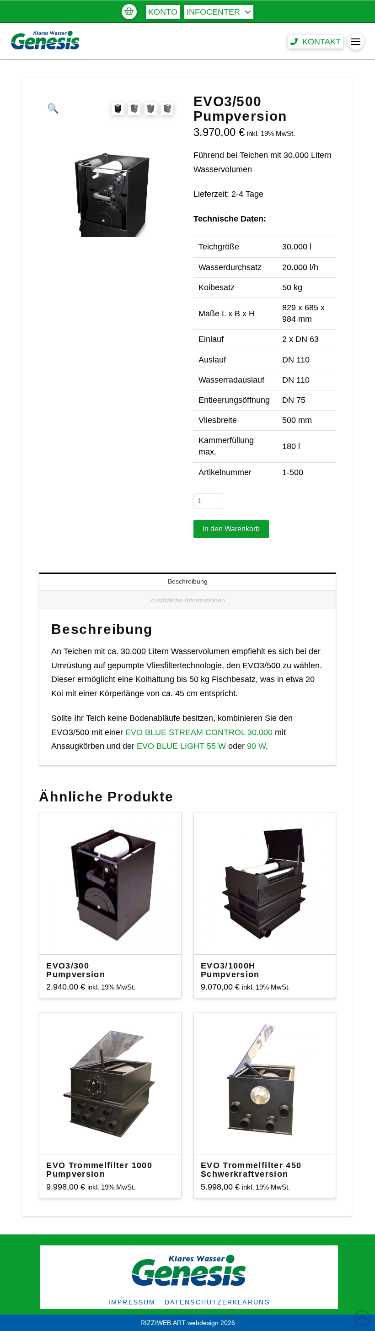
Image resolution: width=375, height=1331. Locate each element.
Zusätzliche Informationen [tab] (187, 600)
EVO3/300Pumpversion (75, 970)
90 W (256, 746)
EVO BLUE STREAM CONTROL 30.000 (199, 732)
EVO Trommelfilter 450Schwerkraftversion (251, 1170)
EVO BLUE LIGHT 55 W (181, 746)
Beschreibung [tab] (188, 581)
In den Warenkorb (231, 529)
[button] (129, 11)
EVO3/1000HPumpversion (230, 970)
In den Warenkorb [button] (114, 939)
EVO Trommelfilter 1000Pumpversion (99, 1170)
